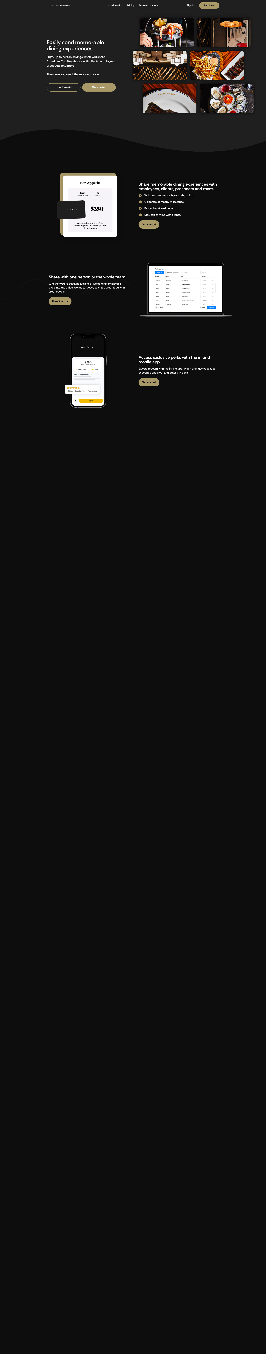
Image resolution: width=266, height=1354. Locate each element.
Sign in (190, 5)
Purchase (209, 5)
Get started (99, 87)
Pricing (130, 5)
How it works (115, 5)
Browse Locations (148, 5)
